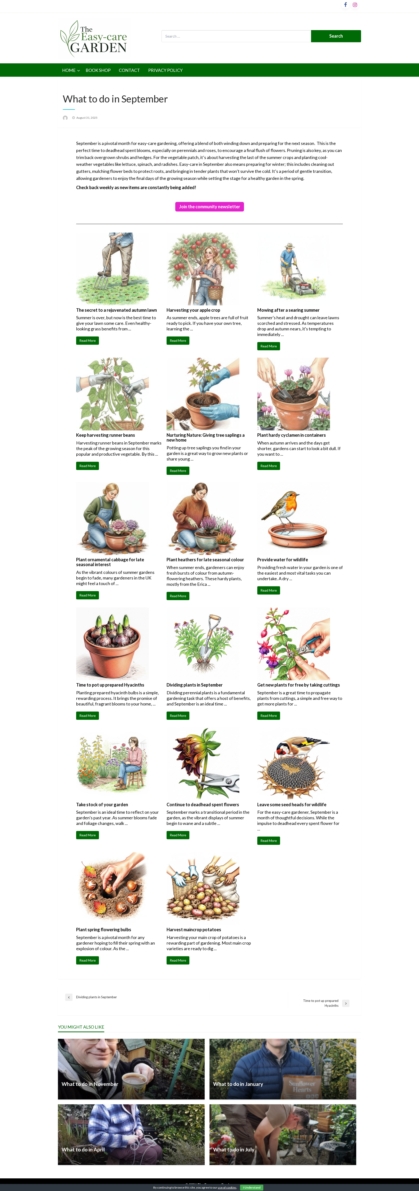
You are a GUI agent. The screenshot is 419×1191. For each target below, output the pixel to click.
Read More (87, 340)
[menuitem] (69, 70)
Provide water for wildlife (282, 559)
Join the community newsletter (209, 206)
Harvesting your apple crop (193, 310)
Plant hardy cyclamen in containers (291, 435)
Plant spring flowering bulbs (103, 929)
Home (69, 70)
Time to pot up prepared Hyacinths (110, 685)
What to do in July (233, 1149)
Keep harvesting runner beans (105, 435)
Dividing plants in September (195, 685)
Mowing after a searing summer (288, 310)
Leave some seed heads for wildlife (291, 804)
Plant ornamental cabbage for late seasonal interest (110, 562)
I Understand (251, 1187)
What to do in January (238, 1084)
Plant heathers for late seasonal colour (205, 559)
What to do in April (83, 1149)
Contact (129, 70)
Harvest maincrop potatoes (194, 929)
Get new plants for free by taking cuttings (298, 685)
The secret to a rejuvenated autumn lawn (116, 310)
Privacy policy (165, 70)
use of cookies (227, 1187)
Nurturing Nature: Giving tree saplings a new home (206, 437)
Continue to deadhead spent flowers (203, 804)
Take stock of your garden (102, 804)
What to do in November (90, 1084)
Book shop (98, 70)
